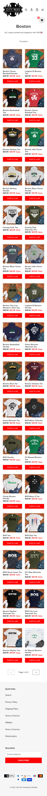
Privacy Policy (11, 702)
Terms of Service (12, 716)
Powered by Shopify (30, 787)
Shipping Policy (11, 709)
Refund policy (11, 736)
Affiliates (8, 722)
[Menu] (42, 9)
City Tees (19, 787)
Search (8, 695)
